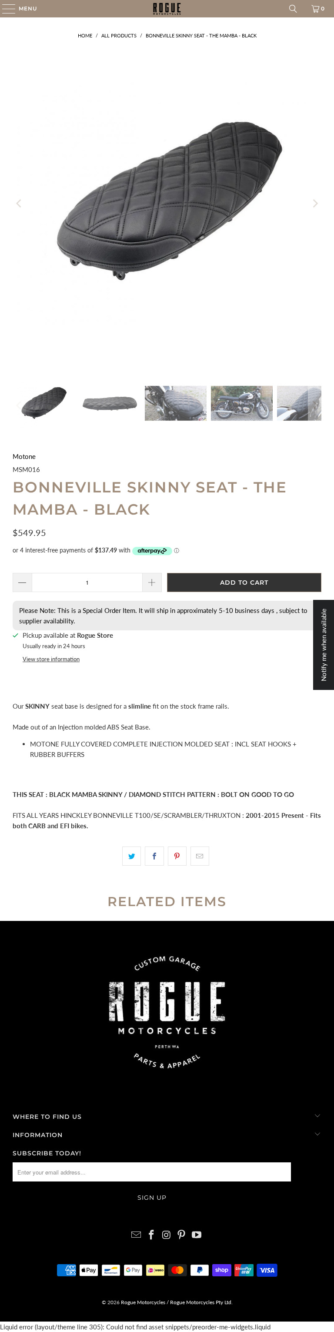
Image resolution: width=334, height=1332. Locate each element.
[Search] (293, 8)
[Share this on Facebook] (154, 856)
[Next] (315, 203)
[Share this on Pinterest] (177, 856)
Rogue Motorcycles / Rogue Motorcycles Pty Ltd (175, 1302)
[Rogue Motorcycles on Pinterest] (181, 1235)
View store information (51, 659)
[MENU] (4, 8)
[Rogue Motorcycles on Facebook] (151, 1235)
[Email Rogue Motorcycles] (136, 1235)
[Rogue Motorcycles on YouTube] (197, 1235)
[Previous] (19, 203)
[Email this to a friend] (199, 856)
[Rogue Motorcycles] (167, 8)
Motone (24, 456)
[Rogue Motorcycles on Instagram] (166, 1235)
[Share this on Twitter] (131, 856)
